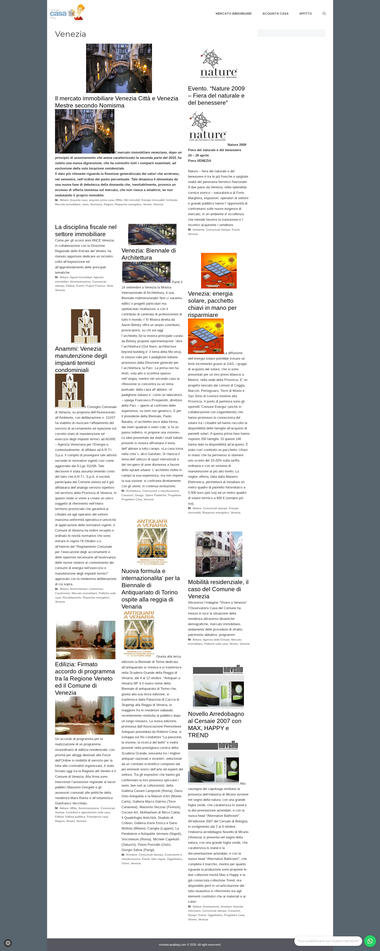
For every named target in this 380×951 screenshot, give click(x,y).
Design (139, 495)
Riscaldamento (72, 597)
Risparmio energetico (128, 204)
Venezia (158, 204)
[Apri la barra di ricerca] (324, 14)
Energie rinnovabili (152, 200)
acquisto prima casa (101, 200)
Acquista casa (275, 13)
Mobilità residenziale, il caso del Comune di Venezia (218, 589)
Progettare (174, 495)
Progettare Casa (132, 499)
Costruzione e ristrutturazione (160, 490)
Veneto (147, 204)
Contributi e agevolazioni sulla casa (88, 812)
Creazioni (127, 495)
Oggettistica (174, 859)
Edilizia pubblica (75, 816)
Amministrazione (80, 281)
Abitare (64, 200)
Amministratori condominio (86, 588)
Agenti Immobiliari (81, 277)
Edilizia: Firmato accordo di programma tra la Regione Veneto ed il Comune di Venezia (85, 678)
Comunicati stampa (218, 229)
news (85, 204)
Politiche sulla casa (216, 643)
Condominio (62, 593)
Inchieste (171, 200)
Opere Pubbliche (155, 495)
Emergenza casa (97, 816)
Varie (110, 285)
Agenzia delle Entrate (216, 639)
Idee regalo (158, 859)
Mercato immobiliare (234, 13)
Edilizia (70, 285)
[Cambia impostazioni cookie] (8, 943)
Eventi (235, 229)
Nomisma (96, 204)
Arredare (131, 854)
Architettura (133, 490)
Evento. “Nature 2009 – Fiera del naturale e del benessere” (216, 95)
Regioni (108, 204)
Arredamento (211, 906)
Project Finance (95, 285)
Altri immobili (132, 200)
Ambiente (198, 229)
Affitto (305, 13)
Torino (125, 863)
